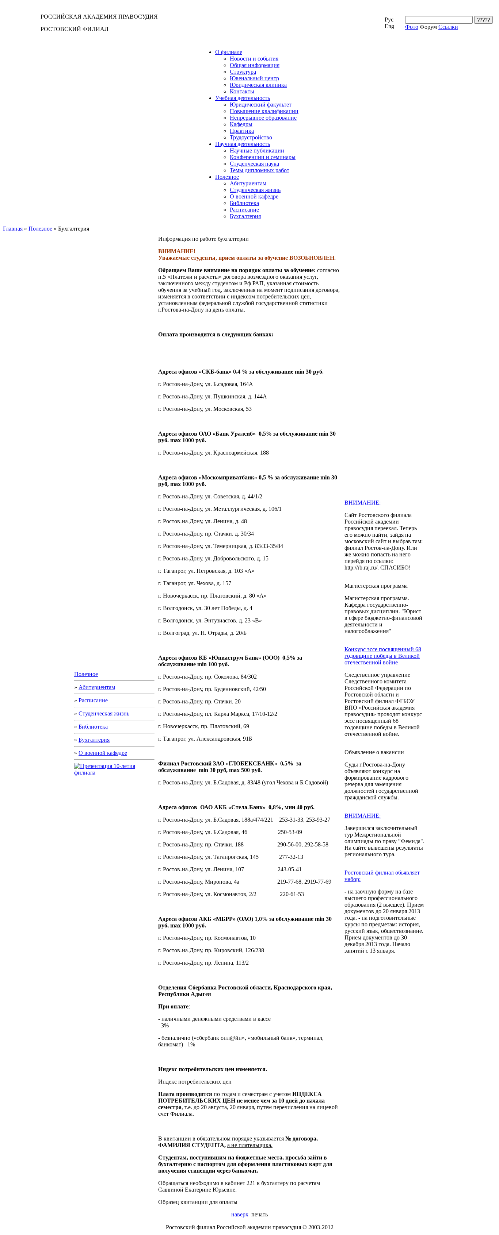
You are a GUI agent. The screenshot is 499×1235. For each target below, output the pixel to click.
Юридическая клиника (258, 85)
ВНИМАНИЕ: (362, 502)
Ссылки (448, 27)
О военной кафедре (254, 196)
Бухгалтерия (245, 216)
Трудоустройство (251, 137)
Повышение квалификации (264, 111)
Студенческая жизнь (255, 190)
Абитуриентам (248, 183)
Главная (13, 228)
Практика (242, 131)
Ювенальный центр (254, 78)
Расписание (244, 210)
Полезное (227, 177)
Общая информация (254, 65)
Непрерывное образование (263, 118)
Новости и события (254, 58)
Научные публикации (257, 150)
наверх (239, 1214)
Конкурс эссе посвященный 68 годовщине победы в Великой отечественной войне (382, 655)
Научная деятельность (242, 144)
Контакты (242, 91)
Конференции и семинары (263, 157)
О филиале (228, 52)
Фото (411, 27)
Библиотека (244, 203)
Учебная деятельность (242, 98)
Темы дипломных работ (259, 170)
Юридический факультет (261, 104)
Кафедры (241, 124)
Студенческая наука (254, 164)
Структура (243, 72)
